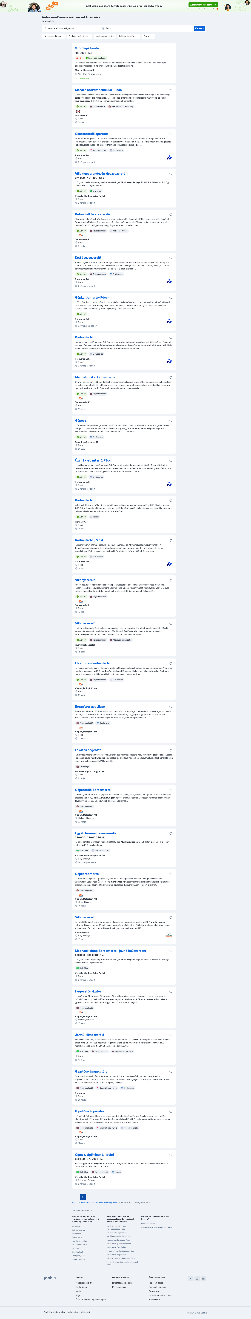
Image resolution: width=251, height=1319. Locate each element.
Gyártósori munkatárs (91, 1071)
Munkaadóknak (119, 1287)
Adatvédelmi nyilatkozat (79, 1312)
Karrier (79, 1291)
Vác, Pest (76, 1248)
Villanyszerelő (85, 580)
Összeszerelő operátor (91, 134)
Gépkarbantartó (87, 874)
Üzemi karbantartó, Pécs (93, 460)
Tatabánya (76, 1233)
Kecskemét (76, 1226)
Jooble (204, 1312)
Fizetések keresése (158, 1287)
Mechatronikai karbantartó (95, 377)
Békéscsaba (77, 1237)
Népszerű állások (148, 1224)
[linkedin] (203, 1278)
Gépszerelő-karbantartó (93, 790)
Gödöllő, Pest (77, 1252)
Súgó (78, 1295)
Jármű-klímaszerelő (89, 1035)
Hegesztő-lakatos (88, 991)
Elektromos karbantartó (92, 663)
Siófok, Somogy (78, 1259)
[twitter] (197, 1278)
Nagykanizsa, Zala (79, 1241)
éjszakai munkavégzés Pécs (118, 1240)
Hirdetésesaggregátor (122, 1283)
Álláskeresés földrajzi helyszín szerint (156, 1227)
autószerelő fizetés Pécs (117, 1247)
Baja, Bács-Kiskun (79, 1245)
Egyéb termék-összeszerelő (95, 833)
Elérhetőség (81, 1287)
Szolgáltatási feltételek (54, 1312)
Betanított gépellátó (90, 706)
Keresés (199, 28)
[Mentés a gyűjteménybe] (171, 90)
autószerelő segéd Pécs (117, 1254)
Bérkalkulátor (154, 1299)
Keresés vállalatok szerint (160, 1295)
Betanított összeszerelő (92, 214)
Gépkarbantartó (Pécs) (92, 297)
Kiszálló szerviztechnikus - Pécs (98, 90)
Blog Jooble (154, 1291)
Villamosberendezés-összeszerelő (100, 174)
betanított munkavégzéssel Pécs (120, 1251)
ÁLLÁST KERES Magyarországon (91, 1299)
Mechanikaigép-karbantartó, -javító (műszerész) (110, 951)
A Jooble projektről (84, 1283)
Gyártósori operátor (89, 1111)
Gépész (80, 420)
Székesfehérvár (78, 1230)
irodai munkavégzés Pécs (117, 1232)
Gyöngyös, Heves (79, 1256)
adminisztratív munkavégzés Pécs (121, 1258)
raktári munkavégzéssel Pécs (119, 1236)
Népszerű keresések (81, 1210)
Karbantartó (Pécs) (89, 540)
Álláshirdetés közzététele (203, 4)
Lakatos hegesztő (88, 750)
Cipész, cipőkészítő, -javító (94, 1155)
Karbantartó (84, 337)
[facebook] (190, 1278)
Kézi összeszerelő (88, 258)
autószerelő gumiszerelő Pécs (119, 1243)
